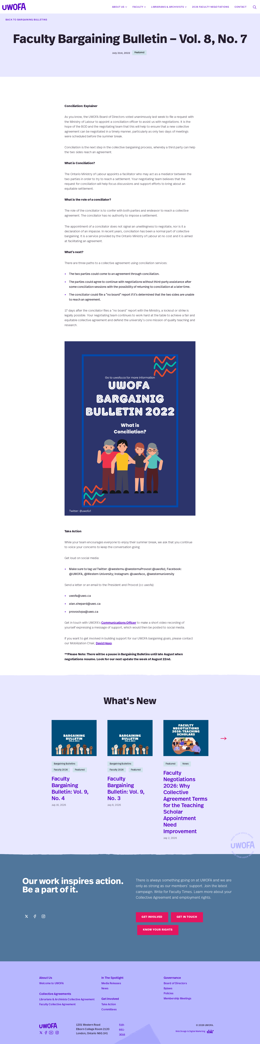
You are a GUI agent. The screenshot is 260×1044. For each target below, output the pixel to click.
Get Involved (152, 917)
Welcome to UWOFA (51, 983)
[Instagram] (43, 916)
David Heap (104, 643)
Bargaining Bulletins (64, 764)
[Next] (223, 738)
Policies (168, 993)
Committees (109, 1009)
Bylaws (168, 988)
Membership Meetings (177, 998)
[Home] (14, 7)
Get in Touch (187, 917)
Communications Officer (118, 622)
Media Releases (111, 983)
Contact (241, 7)
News (186, 764)
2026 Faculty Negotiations (210, 7)
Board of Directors (175, 983)
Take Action (108, 1004)
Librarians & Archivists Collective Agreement (66, 999)
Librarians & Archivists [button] (167, 7)
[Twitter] (26, 916)
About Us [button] (118, 7)
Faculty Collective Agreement (57, 1004)
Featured (139, 52)
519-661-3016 (122, 1030)
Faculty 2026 (61, 770)
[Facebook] (35, 916)
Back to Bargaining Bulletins (26, 20)
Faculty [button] (138, 7)
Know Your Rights (158, 930)
